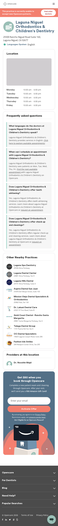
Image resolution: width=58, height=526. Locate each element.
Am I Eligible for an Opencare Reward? (29, 420)
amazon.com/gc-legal (37, 417)
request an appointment (32, 210)
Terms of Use (27, 515)
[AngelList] (13, 520)
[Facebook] (2, 520)
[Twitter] (10, 520)
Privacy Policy (40, 414)
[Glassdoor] (17, 520)
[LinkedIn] (6, 520)
